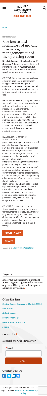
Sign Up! (23, 360)
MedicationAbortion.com (13, 322)
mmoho (5, 326)
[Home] (22, 16)
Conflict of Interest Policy (26, 390)
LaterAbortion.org (10, 317)
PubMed (9, 241)
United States (28, 247)
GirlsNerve (9, 313)
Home (4, 27)
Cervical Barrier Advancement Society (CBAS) (22, 303)
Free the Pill (7, 308)
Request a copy (13, 232)
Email (10, 348)
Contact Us (8, 334)
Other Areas (17, 247)
